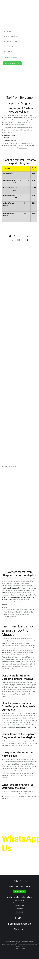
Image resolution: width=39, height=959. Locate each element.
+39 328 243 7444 (19, 886)
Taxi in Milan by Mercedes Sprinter (14, 271)
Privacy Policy (19, 905)
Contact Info (19, 908)
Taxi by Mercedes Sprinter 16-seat (14, 432)
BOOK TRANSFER (10, 521)
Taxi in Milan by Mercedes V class (14, 378)
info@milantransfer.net (19, 923)
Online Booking (19, 900)
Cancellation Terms (19, 903)
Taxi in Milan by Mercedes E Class (14, 325)
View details (6, 294)
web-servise (23, 148)
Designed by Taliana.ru (19, 943)
